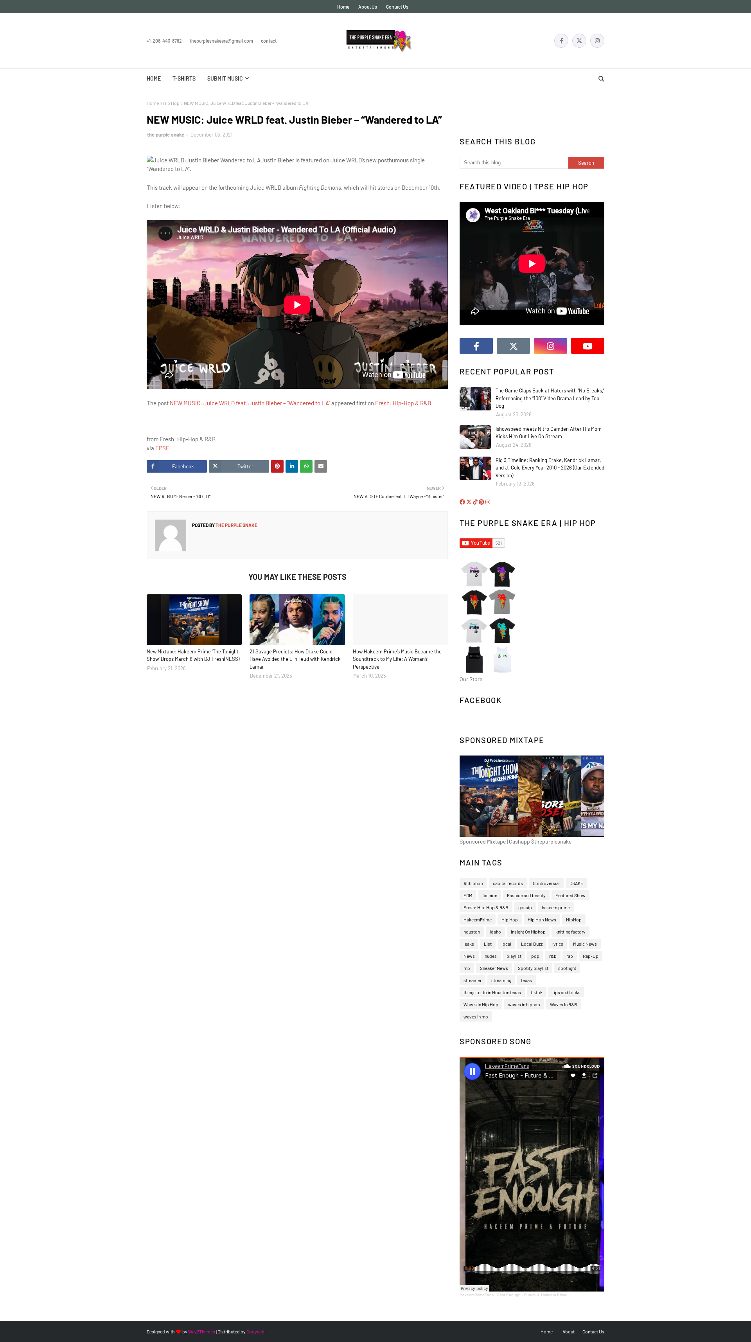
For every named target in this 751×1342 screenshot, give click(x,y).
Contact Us (397, 6)
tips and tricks (566, 992)
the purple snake (165, 134)
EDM (468, 895)
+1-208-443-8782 (164, 40)
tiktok (537, 992)
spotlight (567, 968)
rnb (467, 968)
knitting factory (570, 931)
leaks (469, 943)
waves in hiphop (524, 1004)
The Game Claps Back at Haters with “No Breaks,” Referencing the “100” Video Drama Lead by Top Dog (550, 398)
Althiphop (473, 883)
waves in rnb (476, 1016)
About (568, 1331)
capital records (508, 883)
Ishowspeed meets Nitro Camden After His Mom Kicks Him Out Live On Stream (549, 433)
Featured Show (570, 895)
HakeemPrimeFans (477, 1295)
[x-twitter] (579, 41)
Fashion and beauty (526, 895)
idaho (495, 931)
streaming (501, 980)
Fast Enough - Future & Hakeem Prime (532, 1295)
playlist (514, 956)
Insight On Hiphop (528, 931)
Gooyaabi (256, 1331)
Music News (585, 943)
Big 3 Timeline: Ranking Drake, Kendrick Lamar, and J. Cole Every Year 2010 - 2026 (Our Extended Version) (550, 468)
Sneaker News (494, 968)
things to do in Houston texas (492, 992)
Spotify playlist (533, 968)
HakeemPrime (478, 919)
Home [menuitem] (154, 78)
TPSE (162, 448)
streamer (473, 980)
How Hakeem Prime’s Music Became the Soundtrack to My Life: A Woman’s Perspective (397, 659)
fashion (489, 895)
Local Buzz (532, 943)
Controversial (546, 883)
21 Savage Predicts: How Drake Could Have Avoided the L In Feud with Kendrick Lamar (295, 659)
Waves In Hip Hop (481, 1004)
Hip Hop (171, 103)
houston (472, 931)
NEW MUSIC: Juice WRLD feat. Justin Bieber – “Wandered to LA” (250, 403)
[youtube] (587, 346)
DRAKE (576, 883)
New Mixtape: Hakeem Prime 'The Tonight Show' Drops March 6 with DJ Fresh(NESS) (193, 655)
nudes (491, 956)
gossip (525, 907)
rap (569, 956)
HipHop (574, 919)
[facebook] (561, 41)
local (506, 943)
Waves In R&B (563, 1004)
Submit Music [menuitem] (225, 78)
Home (343, 6)
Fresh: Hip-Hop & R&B (403, 403)
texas (526, 980)
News (469, 956)
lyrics (557, 943)
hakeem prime (556, 907)
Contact (269, 40)
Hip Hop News (542, 919)
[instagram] (597, 41)
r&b (553, 956)
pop (535, 956)
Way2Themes (201, 1331)
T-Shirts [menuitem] (184, 78)
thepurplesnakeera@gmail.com (221, 40)
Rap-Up (590, 956)
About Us (367, 6)
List (488, 943)
